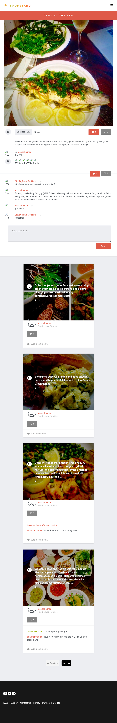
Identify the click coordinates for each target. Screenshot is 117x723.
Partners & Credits (51, 702)
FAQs (5, 702)
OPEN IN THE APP (58, 15)
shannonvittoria (34, 530)
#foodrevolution (50, 525)
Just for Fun (23, 132)
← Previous (52, 663)
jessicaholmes (24, 151)
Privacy (36, 702)
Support (14, 702)
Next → (66, 663)
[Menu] (111, 5)
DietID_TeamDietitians (28, 181)
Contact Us (25, 702)
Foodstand (17, 5)
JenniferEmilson (35, 631)
